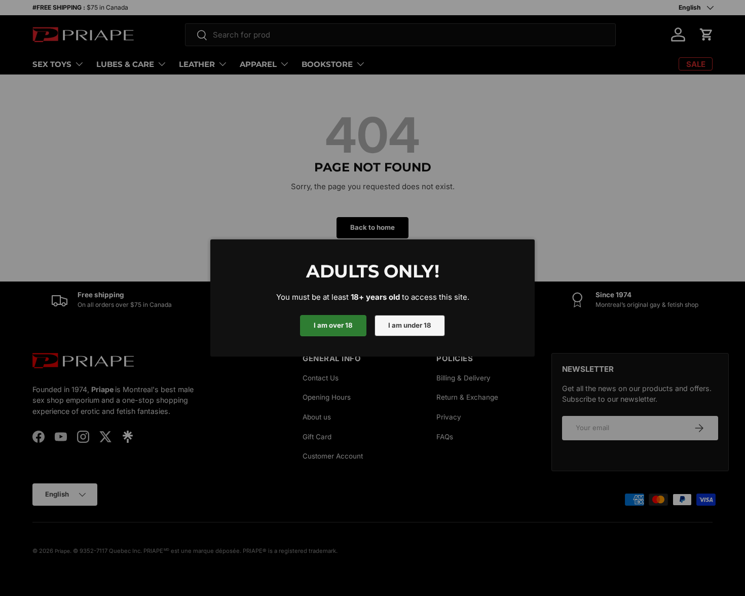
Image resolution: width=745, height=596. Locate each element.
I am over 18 (333, 325)
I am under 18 (409, 325)
